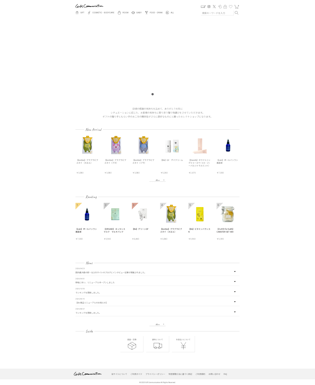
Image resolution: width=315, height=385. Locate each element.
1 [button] (152, 94)
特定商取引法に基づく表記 (180, 374)
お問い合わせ (214, 374)
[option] (89, 155)
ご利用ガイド (136, 374)
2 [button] (157, 94)
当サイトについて (119, 374)
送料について (157, 339)
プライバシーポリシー (155, 374)
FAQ (225, 374)
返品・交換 (131, 339)
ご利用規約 (200, 374)
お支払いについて (183, 339)
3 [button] (162, 94)
